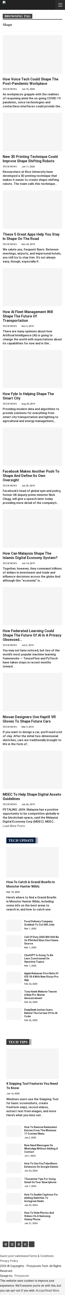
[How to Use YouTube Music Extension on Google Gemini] (14, 1167)
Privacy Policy (9, 1261)
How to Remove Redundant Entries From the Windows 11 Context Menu (40, 1130)
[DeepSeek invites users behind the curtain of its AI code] (14, 1014)
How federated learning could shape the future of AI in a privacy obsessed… (32, 635)
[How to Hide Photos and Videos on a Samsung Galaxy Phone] (14, 1217)
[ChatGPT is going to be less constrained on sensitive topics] (14, 959)
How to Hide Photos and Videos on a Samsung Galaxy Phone (39, 1216)
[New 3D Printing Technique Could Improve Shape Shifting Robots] (32, 132)
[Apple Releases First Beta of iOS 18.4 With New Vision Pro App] (14, 977)
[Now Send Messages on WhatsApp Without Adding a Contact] (14, 1149)
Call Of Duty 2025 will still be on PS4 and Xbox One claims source (41, 940)
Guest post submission (14, 1256)
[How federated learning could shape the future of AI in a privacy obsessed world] (32, 606)
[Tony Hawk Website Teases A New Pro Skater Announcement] (14, 996)
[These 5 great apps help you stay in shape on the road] (32, 209)
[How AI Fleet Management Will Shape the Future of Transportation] (32, 287)
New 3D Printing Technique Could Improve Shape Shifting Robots (30, 158)
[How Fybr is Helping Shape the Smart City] (32, 369)
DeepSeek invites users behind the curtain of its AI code (40, 1013)
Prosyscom (21, 1276)
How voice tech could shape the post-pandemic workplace (30, 81)
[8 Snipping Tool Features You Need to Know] (32, 1064)
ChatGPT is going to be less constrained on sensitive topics (38, 958)
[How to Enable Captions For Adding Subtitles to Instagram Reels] (14, 1199)
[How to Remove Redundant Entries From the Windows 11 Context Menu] (14, 1131)
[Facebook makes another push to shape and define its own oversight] (32, 446)
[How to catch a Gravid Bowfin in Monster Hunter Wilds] (32, 862)
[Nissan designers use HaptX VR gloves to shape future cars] (32, 692)
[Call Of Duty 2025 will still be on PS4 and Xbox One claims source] (14, 941)
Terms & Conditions (41, 1256)
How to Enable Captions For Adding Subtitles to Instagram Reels (41, 1198)
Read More (52, 1290)
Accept (40, 1290)
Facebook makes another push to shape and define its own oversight (31, 475)
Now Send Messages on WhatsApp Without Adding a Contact (41, 1148)
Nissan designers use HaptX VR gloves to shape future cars (29, 719)
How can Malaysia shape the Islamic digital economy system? (30, 555)
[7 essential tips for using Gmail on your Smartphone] (14, 1183)
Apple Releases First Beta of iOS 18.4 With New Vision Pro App (41, 976)
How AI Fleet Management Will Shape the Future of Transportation (28, 316)
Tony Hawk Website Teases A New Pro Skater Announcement (40, 995)
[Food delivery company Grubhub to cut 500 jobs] (14, 925)
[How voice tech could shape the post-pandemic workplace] (32, 54)
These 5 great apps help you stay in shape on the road (31, 236)
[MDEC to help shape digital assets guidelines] (32, 770)
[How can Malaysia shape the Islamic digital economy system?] (32, 528)
